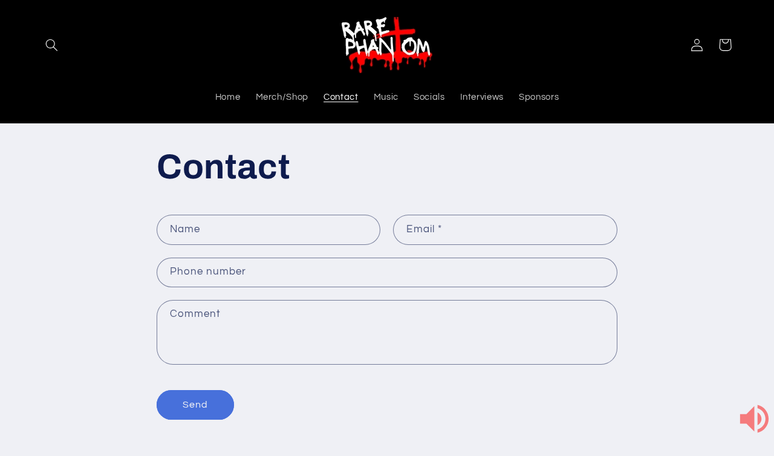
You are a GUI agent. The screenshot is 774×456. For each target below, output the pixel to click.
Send (195, 404)
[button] (52, 45)
